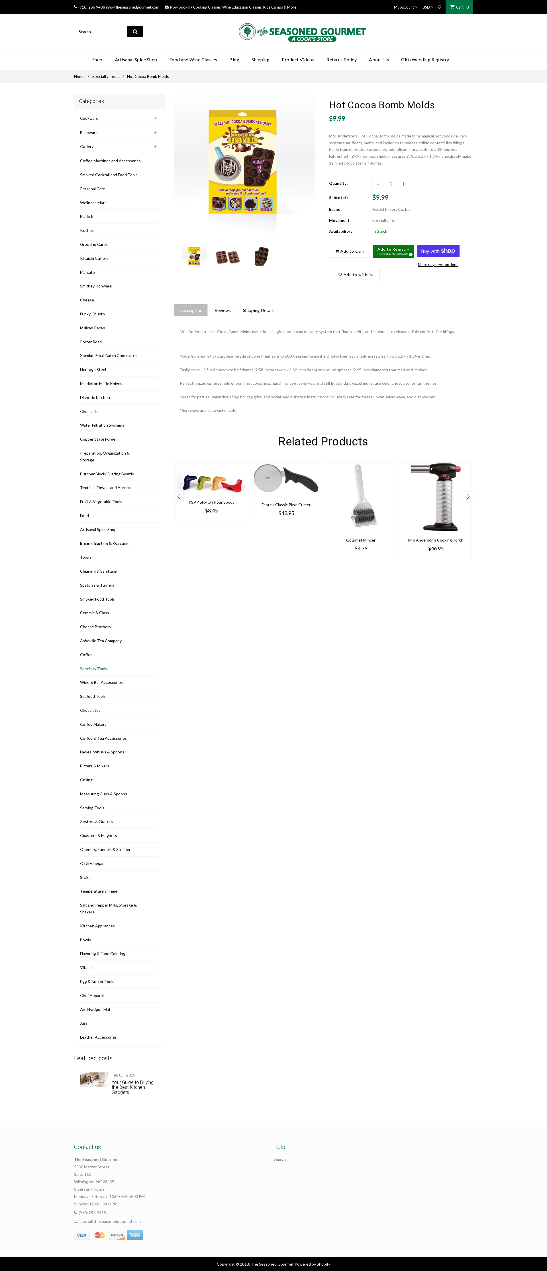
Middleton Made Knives (101, 383)
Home (79, 76)
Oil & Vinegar (92, 863)
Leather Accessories (98, 1037)
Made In (87, 216)
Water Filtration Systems (102, 425)
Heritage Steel (93, 369)
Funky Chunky (92, 313)
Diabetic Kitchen (95, 397)
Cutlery (86, 146)
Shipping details (259, 310)
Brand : (335, 209)
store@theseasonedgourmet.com (110, 1221)
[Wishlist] (439, 7)
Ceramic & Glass (94, 612)
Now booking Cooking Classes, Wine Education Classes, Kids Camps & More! (234, 7)
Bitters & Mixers (94, 765)
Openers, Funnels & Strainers (106, 849)
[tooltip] (410, 253)
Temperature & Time (98, 891)
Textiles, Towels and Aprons (105, 487)
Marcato (87, 272)
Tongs (85, 557)
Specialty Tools (105, 76)
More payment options (438, 264)
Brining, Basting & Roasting (104, 543)
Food (84, 515)
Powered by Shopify (312, 1264)
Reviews (223, 310)
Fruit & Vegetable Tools (101, 501)
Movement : (340, 220)
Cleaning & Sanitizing (98, 571)
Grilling (86, 779)
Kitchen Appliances (97, 925)
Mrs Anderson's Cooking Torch (435, 540)
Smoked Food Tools (97, 599)
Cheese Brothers (95, 626)
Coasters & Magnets (98, 835)
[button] (393, 251)
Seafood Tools (93, 696)
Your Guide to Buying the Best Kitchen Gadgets (133, 1087)
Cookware (89, 118)
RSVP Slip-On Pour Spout (211, 502)
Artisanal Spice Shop (98, 529)
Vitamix (86, 967)
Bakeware (89, 132)
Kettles (87, 230)
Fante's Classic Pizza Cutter (286, 504)
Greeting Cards (94, 244)
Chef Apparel (92, 995)
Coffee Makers (93, 724)
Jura (83, 1023)
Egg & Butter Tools (97, 981)
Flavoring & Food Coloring (102, 953)
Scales (85, 877)
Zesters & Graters (96, 821)
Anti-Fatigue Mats (96, 1009)
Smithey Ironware (96, 285)
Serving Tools (92, 807)
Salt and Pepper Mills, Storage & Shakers (108, 908)
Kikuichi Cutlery (94, 258)
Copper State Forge (97, 439)
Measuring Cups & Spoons (103, 793)
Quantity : (338, 183)
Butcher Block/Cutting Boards (107, 473)
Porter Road (91, 341)
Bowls (85, 939)
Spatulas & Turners (97, 585)
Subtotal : (338, 197)
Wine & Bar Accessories (101, 682)
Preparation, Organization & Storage (105, 456)
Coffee (86, 654)
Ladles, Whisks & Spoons (102, 751)
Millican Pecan (92, 327)
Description (190, 310)
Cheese (87, 299)
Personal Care (92, 188)
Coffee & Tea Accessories (103, 738)
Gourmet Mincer (360, 540)
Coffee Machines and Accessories (110, 160)
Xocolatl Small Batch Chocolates (108, 355)
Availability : (340, 231)
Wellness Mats (93, 202)
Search (280, 1159)
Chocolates (90, 411)
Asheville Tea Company (101, 640)
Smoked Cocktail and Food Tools (109, 174)
